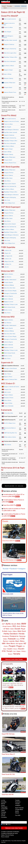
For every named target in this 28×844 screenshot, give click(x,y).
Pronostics (4, 817)
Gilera (15, 631)
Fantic (10, 631)
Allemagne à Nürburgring (10, 197)
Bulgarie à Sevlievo (8, 274)
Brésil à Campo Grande (9, 307)
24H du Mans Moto (8, 413)
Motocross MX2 (7, 316)
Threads (17, 803)
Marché (3, 803)
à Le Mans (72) (7, 264)
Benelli (14, 624)
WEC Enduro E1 (8, 383)
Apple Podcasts (19, 808)
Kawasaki (12, 638)
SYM (3, 651)
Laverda (11, 641)
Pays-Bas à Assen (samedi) (10, 40)
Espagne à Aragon (8, 70)
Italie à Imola (7, 200)
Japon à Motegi (7, 74)
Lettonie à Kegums (8, 296)
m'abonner (24, 6)
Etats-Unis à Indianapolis (10, 61)
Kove (18, 639)
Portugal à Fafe (7, 389)
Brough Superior (7, 626)
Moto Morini (11, 643)
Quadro (9, 649)
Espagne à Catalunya (9, 44)
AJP (3, 624)
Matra (22, 641)
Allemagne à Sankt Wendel (10, 368)
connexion (17, 6)
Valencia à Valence (8, 175)
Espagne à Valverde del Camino (11, 386)
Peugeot (12, 646)
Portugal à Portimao (8, 172)
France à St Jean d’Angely (10, 290)
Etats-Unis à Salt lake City (10, 186)
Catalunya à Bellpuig (9, 285)
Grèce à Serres (7, 400)
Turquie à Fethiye (8, 403)
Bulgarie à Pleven (8, 376)
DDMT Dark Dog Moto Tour (10, 433)
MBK (4, 643)
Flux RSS (17, 815)
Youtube (5, 568)
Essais (5, 521)
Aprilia (8, 623)
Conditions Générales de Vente (9, 833)
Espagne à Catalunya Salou (10, 379)
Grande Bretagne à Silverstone (11, 129)
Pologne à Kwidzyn (8, 395)
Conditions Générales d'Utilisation (10, 831)
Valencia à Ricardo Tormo (10, 92)
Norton (6, 646)
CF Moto (6, 629)
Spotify (17, 811)
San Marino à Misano (9, 65)
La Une (3, 800)
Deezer (17, 813)
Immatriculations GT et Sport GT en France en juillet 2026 (13, 495)
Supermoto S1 (7, 362)
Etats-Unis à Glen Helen (9, 288)
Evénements (6, 409)
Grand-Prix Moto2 (8, 115)
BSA (14, 626)
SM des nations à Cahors (10, 437)
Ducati (17, 628)
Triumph (9, 651)
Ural (14, 651)
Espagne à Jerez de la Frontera (11, 121)
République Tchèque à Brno (10, 57)
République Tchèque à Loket (11, 304)
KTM (22, 638)
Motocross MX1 (7, 270)
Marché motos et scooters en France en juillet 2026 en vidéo (13, 509)
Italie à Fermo (7, 312)
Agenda (3, 814)
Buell (18, 626)
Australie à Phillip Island (9, 82)
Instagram (21, 568)
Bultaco (23, 626)
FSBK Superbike (8, 247)
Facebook (13, 568)
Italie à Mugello (7, 31)
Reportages (7, 574)
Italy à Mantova (7, 277)
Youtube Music (19, 809)
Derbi (12, 629)
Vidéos (3, 810)
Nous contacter (5, 837)
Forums (3, 815)
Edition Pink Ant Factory (7, 835)
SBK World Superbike (10, 166)
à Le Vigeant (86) (8, 256)
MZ (25, 643)
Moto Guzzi (22, 631)
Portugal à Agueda (8, 282)
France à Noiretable (8, 406)
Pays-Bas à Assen (8, 178)
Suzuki (21, 648)
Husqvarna (14, 636)
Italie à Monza (7, 181)
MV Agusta (19, 643)
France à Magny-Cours (9, 203)
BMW (23, 623)
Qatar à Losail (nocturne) (10, 19)
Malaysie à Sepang (8, 78)
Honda (21, 633)
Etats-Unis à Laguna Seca (10, 53)
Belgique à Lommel (8, 301)
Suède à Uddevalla (8, 299)
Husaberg (5, 636)
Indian (5, 639)
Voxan (10, 654)
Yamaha (16, 653)
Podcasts (3, 812)
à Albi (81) (6, 267)
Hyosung (22, 636)
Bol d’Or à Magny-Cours (9, 423)
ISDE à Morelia (7, 444)
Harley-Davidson (11, 633)
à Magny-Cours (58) (9, 261)
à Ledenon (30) (7, 250)
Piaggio (19, 646)
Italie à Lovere (7, 392)
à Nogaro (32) (7, 253)
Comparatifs (7, 663)
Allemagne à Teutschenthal (10, 293)
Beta (18, 624)
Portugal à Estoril (8, 87)
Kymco (5, 641)
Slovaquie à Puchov (8, 397)
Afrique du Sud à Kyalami (10, 183)
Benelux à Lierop (8, 310)
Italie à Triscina (7, 374)
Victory (23, 651)
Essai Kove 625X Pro (9, 505)
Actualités (3, 802)
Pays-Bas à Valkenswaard (10, 279)
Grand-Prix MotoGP (9, 15)
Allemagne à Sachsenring (10, 48)
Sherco (15, 649)
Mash (17, 641)
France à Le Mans (8, 27)
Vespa (18, 651)
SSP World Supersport (10, 206)
